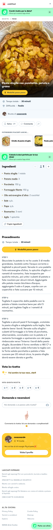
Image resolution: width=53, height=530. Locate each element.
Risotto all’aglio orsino (10, 487)
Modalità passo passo (16, 92)
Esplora (5, 519)
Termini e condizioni (9, 515)
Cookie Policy (32, 511)
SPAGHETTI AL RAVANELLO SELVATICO (16, 480)
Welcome (30, 519)
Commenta (28, 124)
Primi (14, 19)
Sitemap (30, 515)
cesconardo (22, 114)
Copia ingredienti (14, 224)
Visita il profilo (26, 452)
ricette (5, 19)
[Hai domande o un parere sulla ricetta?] (24, 405)
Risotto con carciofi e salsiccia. (13, 484)
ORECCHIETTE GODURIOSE (13, 497)
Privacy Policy (7, 511)
